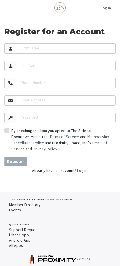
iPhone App (19, 235)
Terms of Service (64, 136)
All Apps (16, 245)
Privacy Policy (45, 148)
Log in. (82, 170)
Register (15, 161)
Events (15, 210)
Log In (106, 7)
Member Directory (25, 204)
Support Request (24, 229)
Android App (20, 240)
